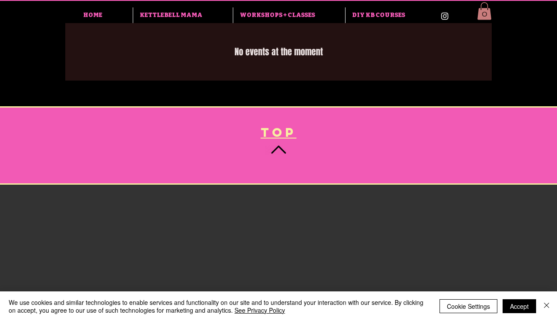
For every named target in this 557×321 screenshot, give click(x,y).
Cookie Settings (468, 306)
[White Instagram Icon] (445, 16)
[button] (484, 11)
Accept (519, 306)
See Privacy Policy (260, 310)
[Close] (546, 306)
